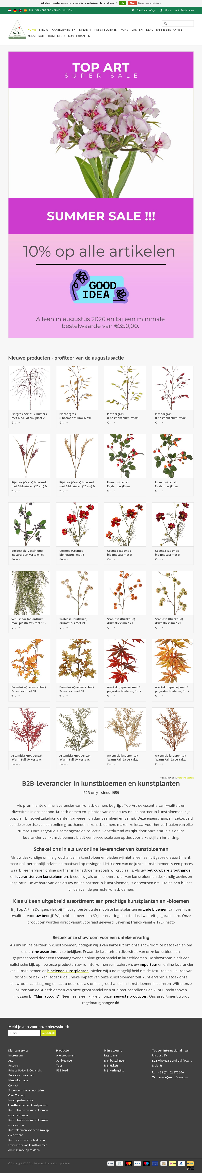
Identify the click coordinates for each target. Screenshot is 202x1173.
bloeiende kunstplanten (68, 970)
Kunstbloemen (105, 29)
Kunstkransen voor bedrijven (26, 1140)
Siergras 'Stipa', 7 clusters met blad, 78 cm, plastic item (29, 416)
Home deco (56, 36)
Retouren (14, 1065)
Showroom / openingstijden (26, 1090)
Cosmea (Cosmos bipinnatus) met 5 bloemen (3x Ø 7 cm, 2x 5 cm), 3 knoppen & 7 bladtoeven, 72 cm (76, 553)
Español (25, 10)
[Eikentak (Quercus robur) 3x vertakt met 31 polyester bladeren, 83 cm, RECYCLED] (29, 661)
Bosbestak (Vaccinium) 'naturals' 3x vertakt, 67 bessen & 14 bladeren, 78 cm (28, 553)
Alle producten (65, 1055)
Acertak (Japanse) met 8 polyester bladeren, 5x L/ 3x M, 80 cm (124, 689)
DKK (57, 10)
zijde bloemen (155, 909)
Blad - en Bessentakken (164, 29)
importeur (148, 964)
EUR (31, 10)
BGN (51, 10)
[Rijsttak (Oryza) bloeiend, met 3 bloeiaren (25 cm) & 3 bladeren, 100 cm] (29, 456)
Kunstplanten (132, 29)
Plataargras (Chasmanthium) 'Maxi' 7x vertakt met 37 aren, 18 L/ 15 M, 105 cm (75, 416)
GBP (37, 10)
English (20, 10)
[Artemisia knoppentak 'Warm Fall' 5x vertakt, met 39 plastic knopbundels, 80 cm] (29, 729)
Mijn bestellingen (114, 1060)
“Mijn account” (47, 996)
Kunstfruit (36, 36)
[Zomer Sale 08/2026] (101, 195)
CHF (44, 10)
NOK (69, 10)
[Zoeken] (164, 23)
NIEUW (43, 29)
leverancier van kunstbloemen (41, 876)
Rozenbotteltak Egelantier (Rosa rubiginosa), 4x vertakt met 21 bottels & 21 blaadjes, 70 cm (122, 484)
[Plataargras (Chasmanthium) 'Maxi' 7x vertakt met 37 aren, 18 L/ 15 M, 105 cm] (77, 388)
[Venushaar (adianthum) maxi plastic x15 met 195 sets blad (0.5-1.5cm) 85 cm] (29, 593)
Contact (13, 1085)
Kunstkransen (79, 36)
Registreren (111, 1055)
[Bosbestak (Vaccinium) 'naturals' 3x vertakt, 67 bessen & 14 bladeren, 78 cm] (29, 524)
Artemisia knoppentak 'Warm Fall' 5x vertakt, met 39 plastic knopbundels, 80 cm (26, 758)
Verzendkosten (185, 777)
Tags (59, 1065)
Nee (132, 3)
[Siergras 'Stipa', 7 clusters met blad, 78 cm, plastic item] (29, 388)
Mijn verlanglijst (114, 1070)
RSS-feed (62, 1070)
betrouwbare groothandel (169, 870)
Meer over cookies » (149, 3)
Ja (122, 3)
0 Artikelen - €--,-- (146, 10)
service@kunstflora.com (172, 1077)
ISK (63, 10)
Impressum (15, 1055)
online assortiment (44, 951)
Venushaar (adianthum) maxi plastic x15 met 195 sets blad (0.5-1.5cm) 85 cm (28, 621)
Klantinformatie (18, 1080)
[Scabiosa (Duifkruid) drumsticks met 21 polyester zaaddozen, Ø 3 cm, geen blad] (77, 593)
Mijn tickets (111, 1065)
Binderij (85, 29)
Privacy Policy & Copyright (25, 1070)
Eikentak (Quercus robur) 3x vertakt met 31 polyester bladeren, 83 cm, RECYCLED (28, 689)
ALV (10, 1060)
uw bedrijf (44, 915)
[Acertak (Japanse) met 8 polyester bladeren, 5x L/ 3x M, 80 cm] (125, 661)
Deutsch (15, 10)
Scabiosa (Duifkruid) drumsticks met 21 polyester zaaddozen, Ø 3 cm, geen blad (77, 621)
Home (31, 29)
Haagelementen (63, 29)
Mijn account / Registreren (179, 10)
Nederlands (9, 10)
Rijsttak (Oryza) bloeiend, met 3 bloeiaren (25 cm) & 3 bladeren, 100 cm (29, 484)
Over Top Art (16, 1095)
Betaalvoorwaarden (21, 1075)
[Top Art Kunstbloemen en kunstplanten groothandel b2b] (17, 29)
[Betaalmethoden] (110, 1163)
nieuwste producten (130, 996)
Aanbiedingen (64, 1060)
